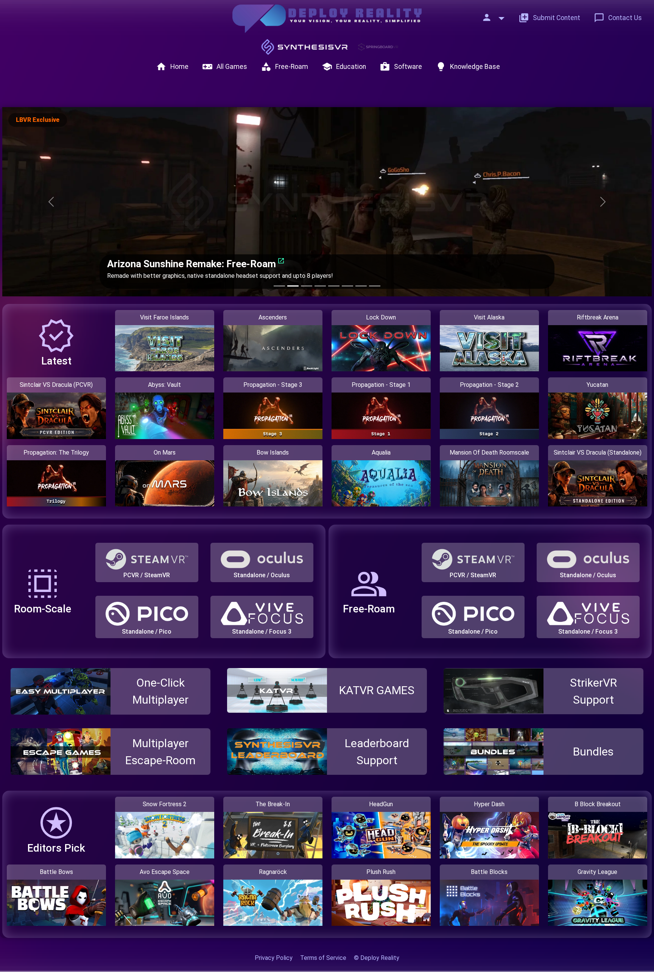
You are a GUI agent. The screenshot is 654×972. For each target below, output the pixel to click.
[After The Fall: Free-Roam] (279, 286)
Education (344, 66)
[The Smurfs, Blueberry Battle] (333, 286)
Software (401, 66)
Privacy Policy (274, 957)
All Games (224, 66)
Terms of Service (323, 957)
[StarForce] (320, 286)
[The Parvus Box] (306, 286)
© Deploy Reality (376, 957)
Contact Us (618, 17)
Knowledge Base (468, 66)
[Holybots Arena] (374, 286)
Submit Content (549, 17)
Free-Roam (284, 66)
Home (172, 66)
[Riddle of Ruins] (347, 286)
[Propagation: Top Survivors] (361, 286)
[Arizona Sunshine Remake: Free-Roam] (293, 286)
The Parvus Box (143, 254)
